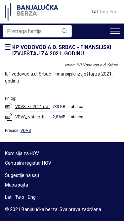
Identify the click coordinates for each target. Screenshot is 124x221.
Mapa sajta (16, 185)
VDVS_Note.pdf (30, 116)
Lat (95, 11)
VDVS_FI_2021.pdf (32, 106)
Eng (113, 11)
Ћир (103, 11)
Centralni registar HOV (28, 163)
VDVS (26, 130)
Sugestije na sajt (22, 175)
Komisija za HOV (22, 153)
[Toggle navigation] (114, 31)
